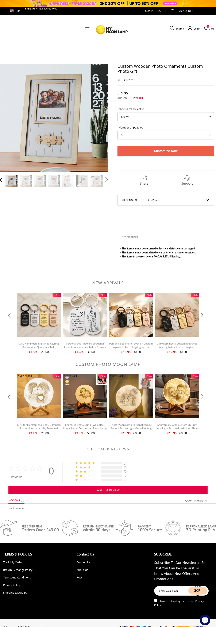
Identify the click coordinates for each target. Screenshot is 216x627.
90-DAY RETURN (163, 256)
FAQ (79, 577)
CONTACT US (153, 11)
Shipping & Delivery (15, 593)
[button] (9, 117)
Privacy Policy (11, 585)
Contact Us (83, 562)
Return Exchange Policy (17, 570)
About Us (82, 570)
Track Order (184, 11)
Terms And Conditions (17, 577)
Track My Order (12, 562)
